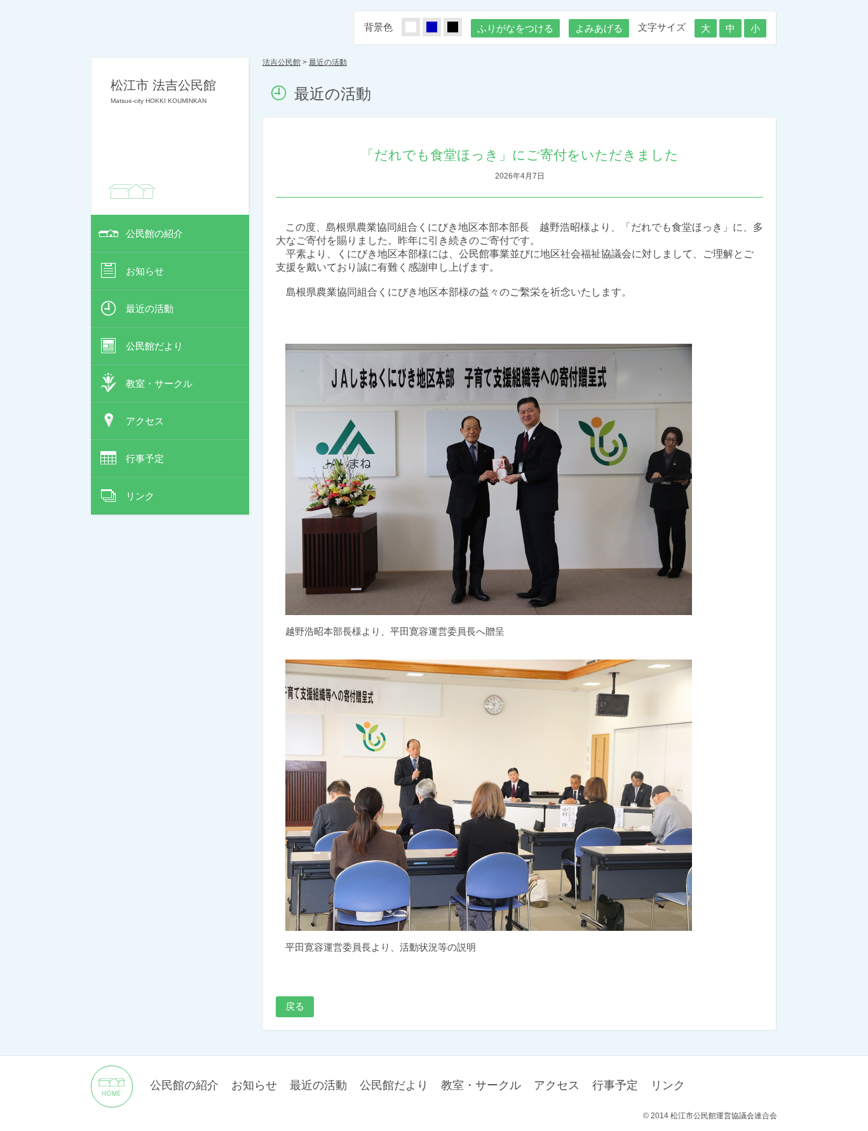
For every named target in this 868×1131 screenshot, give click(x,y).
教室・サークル (159, 383)
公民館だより (154, 346)
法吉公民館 (281, 62)
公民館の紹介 (154, 233)
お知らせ (145, 271)
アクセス (145, 421)
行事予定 (145, 458)
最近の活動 (149, 308)
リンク (140, 496)
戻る (294, 1006)
